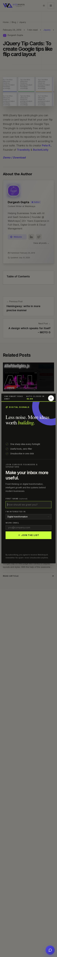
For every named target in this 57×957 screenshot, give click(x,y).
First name (16, 499)
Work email (12, 523)
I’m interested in (15, 512)
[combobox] (28, 516)
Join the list (30, 535)
